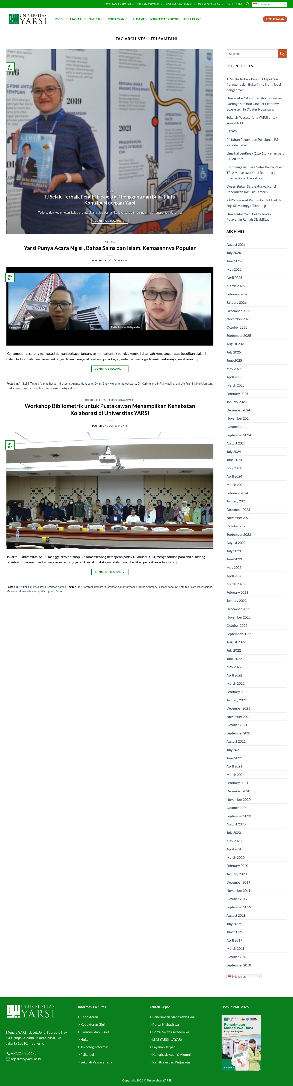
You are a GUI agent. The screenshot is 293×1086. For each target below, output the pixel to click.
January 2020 (237, 874)
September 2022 (239, 634)
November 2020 (239, 799)
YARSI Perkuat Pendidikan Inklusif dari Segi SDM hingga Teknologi (255, 203)
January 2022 (237, 700)
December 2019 (238, 882)
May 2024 (234, 468)
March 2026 (236, 286)
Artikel (110, 241)
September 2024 (239, 435)
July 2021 (234, 750)
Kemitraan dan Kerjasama (171, 1062)
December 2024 (238, 410)
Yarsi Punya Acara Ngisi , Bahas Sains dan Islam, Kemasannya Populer (110, 248)
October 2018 (237, 957)
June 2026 (234, 261)
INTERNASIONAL (148, 4)
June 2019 (234, 932)
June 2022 (234, 659)
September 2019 (239, 907)
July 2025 (234, 352)
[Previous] (16, 141)
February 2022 (237, 692)
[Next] (204, 141)
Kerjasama (137, 19)
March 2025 (236, 385)
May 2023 (234, 567)
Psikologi (87, 1054)
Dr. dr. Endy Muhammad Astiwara (115, 383)
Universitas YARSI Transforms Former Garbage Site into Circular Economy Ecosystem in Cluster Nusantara (254, 103)
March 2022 (236, 683)
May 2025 (234, 369)
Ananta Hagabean (82, 383)
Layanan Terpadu (117, 4)
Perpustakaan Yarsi (121, 400)
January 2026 (237, 302)
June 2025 (234, 360)
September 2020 (239, 816)
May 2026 (234, 269)
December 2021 (238, 708)
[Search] (247, 4)
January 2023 (237, 600)
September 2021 (239, 733)
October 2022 (237, 625)
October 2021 (237, 725)
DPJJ (230, 4)
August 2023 (236, 542)
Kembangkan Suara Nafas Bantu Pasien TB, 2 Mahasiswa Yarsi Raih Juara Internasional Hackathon (255, 172)
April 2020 (234, 849)
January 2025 (237, 402)
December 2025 (238, 311)
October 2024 (237, 427)
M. (126, 260)
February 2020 (237, 865)
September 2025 (239, 335)
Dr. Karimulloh (146, 383)
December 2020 (238, 791)
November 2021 (239, 716)
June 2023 (234, 559)
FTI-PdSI (101, 400)
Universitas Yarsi (29, 591)
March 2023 (236, 584)
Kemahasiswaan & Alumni (171, 1054)
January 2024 (237, 501)
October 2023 (237, 526)
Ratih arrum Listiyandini (60, 388)
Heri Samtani (204, 383)
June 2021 (234, 758)
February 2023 (237, 592)
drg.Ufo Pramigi (185, 383)
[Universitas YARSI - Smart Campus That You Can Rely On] (27, 19)
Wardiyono (47, 591)
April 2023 (234, 576)
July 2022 (234, 650)
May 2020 (234, 841)
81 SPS (232, 131)
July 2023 (234, 551)
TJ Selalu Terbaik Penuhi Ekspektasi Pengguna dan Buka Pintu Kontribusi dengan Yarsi (109, 200)
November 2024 (239, 418)
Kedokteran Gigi (92, 1024)
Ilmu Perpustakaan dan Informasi (114, 587)
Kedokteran (89, 1017)
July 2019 (234, 924)
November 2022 (239, 617)
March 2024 (236, 484)
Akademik (76, 19)
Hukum (85, 1039)
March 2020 (236, 857)
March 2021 (236, 774)
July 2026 (234, 252)
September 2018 (239, 965)
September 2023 (239, 534)
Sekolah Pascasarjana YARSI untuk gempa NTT (252, 120)
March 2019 (236, 948)
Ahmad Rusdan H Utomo (55, 383)
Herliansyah (13, 388)
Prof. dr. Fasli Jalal (33, 388)
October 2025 (237, 327)
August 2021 (236, 741)
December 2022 (238, 609)
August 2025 (236, 344)
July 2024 (234, 451)
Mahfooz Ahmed (146, 587)
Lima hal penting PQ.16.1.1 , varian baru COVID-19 (256, 156)
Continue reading (110, 220)
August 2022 (236, 642)
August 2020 (236, 824)
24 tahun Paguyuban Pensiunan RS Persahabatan (252, 142)
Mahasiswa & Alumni (164, 19)
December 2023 (238, 509)
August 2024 (236, 443)
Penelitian (95, 19)
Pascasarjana (165, 587)
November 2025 (239, 319)
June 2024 (234, 460)
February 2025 (237, 393)
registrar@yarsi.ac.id (25, 1059)
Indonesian (264, 4)
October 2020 (237, 807)
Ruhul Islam (191, 19)
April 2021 (234, 766)
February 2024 (237, 493)
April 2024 (234, 476)
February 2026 (237, 294)
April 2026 (234, 277)
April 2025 (234, 377)
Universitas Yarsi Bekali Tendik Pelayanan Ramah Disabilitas (249, 216)
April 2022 (234, 675)
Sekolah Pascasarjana (96, 1062)
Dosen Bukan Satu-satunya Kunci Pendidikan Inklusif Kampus (251, 189)
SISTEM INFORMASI (179, 4)
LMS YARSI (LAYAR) (167, 1039)
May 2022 (234, 667)
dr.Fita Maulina (165, 383)
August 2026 (236, 244)
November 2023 (239, 518)
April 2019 (234, 940)
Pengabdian (116, 19)
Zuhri (58, 591)
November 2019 (239, 890)
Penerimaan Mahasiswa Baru (173, 1017)
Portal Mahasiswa (165, 1024)
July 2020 (234, 832)
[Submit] (282, 53)
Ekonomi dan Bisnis (94, 1032)
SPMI (239, 4)
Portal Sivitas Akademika (170, 1032)
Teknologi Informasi (94, 1047)
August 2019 (236, 915)
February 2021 (237, 783)
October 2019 (237, 899)
